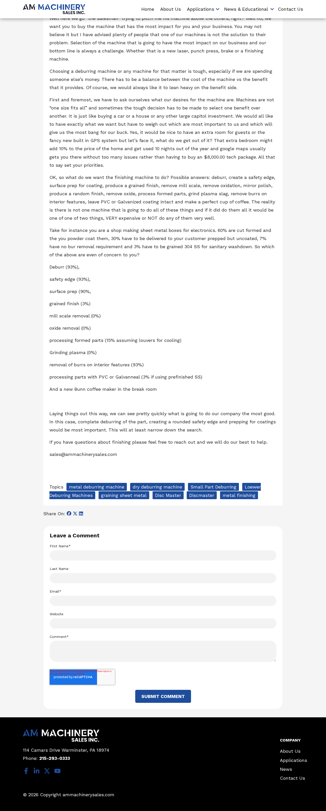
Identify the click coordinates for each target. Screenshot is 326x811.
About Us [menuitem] (170, 9)
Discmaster (201, 495)
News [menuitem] (286, 769)
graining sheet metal (124, 495)
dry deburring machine (157, 487)
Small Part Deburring (213, 487)
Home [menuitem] (147, 9)
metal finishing (239, 495)
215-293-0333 (54, 758)
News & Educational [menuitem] (246, 9)
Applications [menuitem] (200, 9)
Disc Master (168, 495)
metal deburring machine (96, 487)
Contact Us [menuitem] (290, 9)
